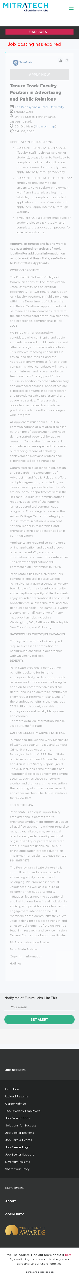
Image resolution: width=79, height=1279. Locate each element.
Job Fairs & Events (18, 1139)
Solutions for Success (20, 1125)
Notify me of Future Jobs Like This (30, 997)
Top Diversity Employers (23, 1110)
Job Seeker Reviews (19, 1132)
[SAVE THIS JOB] (67, 60)
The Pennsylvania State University (39, 107)
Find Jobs (12, 1089)
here (68, 1254)
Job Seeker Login (17, 1147)
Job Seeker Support (19, 1154)
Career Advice (15, 1103)
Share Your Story (17, 1168)
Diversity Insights (17, 1161)
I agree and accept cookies (39, 1272)
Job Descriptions (17, 1118)
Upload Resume (16, 1096)
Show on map (45, 126)
